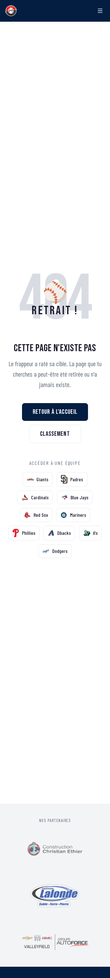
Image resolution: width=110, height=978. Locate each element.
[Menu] (100, 10)
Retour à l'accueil (55, 412)
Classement (55, 434)
